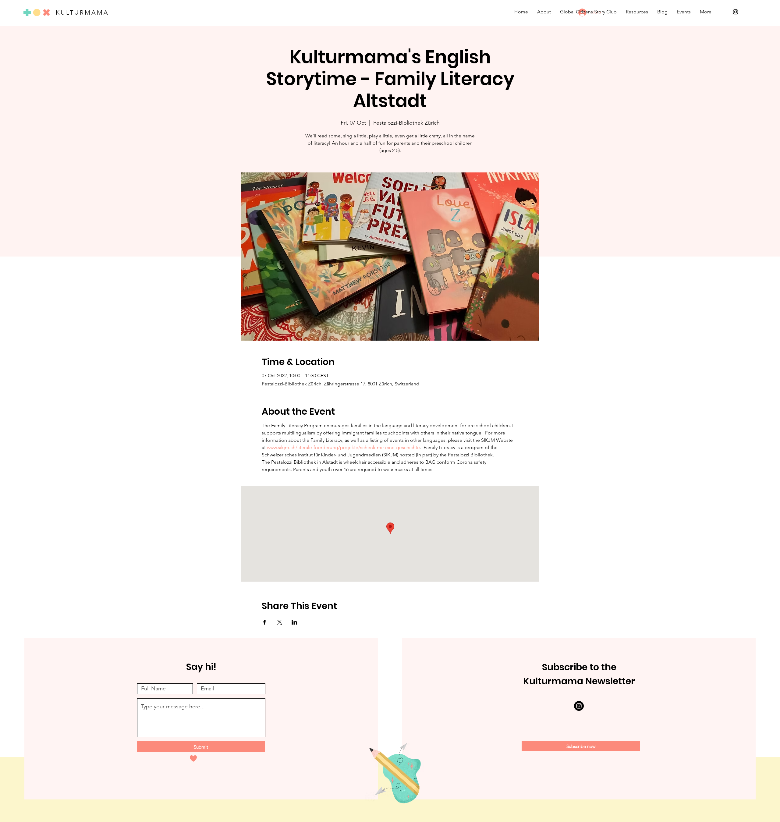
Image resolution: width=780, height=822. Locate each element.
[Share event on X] (279, 622)
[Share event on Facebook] (265, 622)
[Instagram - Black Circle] (579, 706)
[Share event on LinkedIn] (294, 622)
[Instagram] (735, 12)
